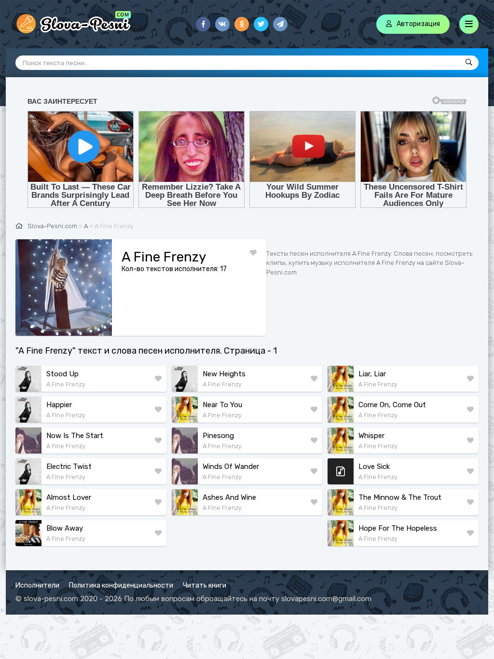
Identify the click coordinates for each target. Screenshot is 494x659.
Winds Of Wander (231, 466)
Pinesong (218, 435)
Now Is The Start (74, 435)
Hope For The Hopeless (397, 528)
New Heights (224, 374)
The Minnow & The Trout (399, 497)
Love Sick (374, 466)
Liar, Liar (372, 374)
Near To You (222, 404)
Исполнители (37, 585)
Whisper (371, 435)
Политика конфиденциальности (121, 585)
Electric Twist (69, 466)
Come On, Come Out (392, 404)
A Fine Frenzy (65, 384)
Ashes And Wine (229, 497)
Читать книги (204, 585)
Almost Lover (68, 497)
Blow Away (64, 528)
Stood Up (62, 374)
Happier (59, 404)
